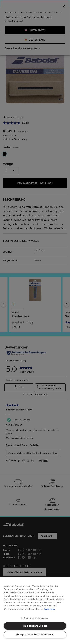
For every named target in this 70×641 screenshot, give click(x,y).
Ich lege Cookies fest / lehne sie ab (35, 634)
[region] (35, 609)
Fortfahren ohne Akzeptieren (34, 618)
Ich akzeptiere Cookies (35, 625)
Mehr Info (49, 609)
